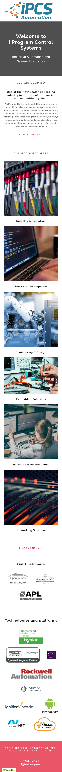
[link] (31, 10)
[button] (5, 11)
